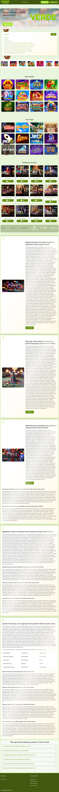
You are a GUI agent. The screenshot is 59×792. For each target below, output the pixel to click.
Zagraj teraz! (29, 327)
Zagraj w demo (22, 86)
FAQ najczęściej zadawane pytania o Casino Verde (14, 52)
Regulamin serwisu (33, 785)
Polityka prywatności (34, 781)
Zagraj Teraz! (7, 24)
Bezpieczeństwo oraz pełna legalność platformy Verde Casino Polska (18, 43)
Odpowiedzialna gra (33, 783)
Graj (6, 63)
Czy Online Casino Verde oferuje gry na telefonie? (17, 759)
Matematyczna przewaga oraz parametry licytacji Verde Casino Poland (18, 47)
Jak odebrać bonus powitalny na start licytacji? (16, 750)
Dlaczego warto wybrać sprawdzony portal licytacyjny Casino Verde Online (19, 45)
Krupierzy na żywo (8, 41)
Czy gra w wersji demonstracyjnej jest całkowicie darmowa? (19, 768)
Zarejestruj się (54, 2)
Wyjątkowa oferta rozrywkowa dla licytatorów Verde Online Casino (17, 48)
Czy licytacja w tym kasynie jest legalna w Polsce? (17, 746)
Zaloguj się (44, 2)
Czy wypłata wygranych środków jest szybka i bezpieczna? (19, 755)
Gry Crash (6, 39)
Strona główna (3, 779)
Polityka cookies (33, 779)
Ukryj (53, 34)
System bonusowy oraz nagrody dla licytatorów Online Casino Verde (18, 50)
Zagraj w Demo (37, 97)
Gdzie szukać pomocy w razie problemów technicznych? (18, 763)
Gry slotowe (6, 37)
